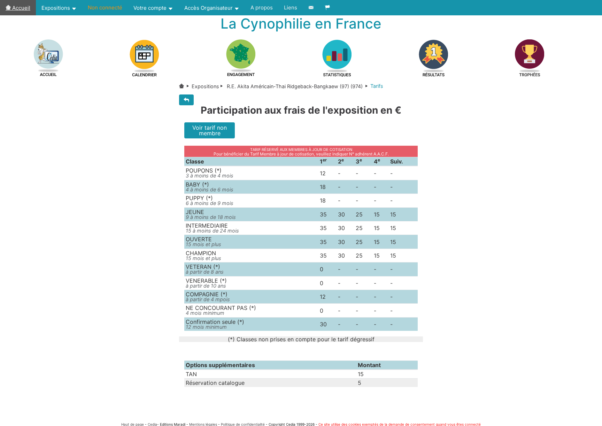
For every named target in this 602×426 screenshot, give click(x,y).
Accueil (20, 8)
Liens (290, 7)
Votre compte (150, 8)
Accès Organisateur (209, 8)
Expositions (56, 8)
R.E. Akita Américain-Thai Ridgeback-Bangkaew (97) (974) (294, 86)
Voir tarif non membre (209, 130)
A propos (261, 7)
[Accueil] (185, 86)
